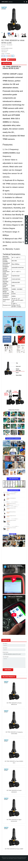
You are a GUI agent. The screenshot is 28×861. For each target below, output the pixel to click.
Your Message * (6, 656)
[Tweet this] (6, 56)
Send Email (12, 59)
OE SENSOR (7, 53)
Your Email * (5, 647)
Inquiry (3, 59)
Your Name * (5, 643)
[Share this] (2, 56)
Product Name (5, 652)
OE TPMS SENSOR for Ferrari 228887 (14, 848)
